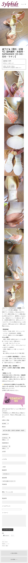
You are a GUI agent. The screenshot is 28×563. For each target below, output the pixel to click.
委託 (7, 545)
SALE (4, 545)
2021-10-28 (4, 541)
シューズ (7, 543)
